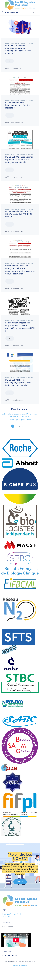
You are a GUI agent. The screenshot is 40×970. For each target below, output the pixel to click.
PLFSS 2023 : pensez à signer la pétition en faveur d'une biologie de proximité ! (19, 159)
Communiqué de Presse (24, 43)
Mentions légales (10, 961)
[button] (38, 12)
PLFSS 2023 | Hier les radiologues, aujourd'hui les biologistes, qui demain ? (18, 382)
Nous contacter (7, 927)
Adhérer (20, 882)
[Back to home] (20, 5)
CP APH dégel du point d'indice (20, 419)
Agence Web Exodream (20, 965)
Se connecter (12, 12)
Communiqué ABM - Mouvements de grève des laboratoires (17, 105)
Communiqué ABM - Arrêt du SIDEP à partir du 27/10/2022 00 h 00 (18, 214)
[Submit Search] (34, 12)
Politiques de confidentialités (26, 961)
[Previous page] (27, 426)
